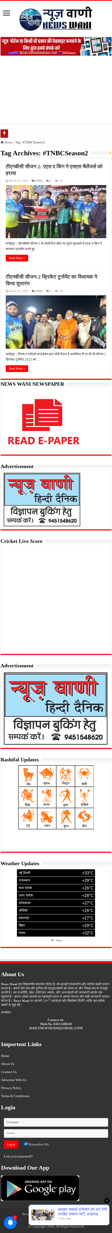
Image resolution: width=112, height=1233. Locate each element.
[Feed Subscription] (110, 153)
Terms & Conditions (15, 1096)
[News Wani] (56, 18)
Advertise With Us (14, 1080)
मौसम (59, 941)
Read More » (17, 258)
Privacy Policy (11, 1088)
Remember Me (38, 1144)
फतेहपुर (39, 180)
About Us (7, 1064)
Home (8, 142)
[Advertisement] (56, 93)
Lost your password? (18, 1156)
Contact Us (9, 1072)
